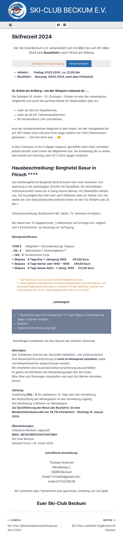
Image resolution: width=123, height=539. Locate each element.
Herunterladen (79, 63)
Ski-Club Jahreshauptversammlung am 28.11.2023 (32, 525)
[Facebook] (58, 25)
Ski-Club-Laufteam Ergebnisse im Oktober (93, 525)
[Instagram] (64, 25)
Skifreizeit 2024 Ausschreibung (48, 63)
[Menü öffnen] (10, 24)
